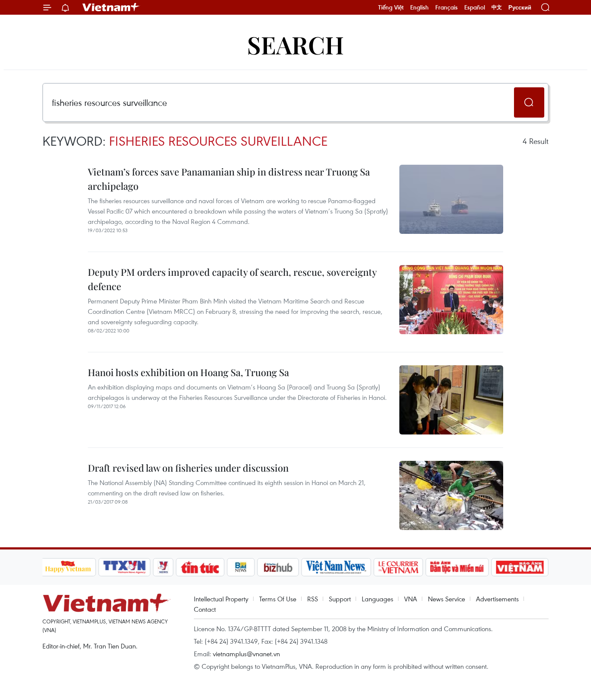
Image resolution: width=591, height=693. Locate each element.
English (419, 7)
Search (295, 44)
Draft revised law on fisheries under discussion (188, 467)
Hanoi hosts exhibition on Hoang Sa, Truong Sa (188, 372)
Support (340, 598)
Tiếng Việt (391, 7)
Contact (205, 609)
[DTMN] (457, 567)
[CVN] (398, 567)
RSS (312, 598)
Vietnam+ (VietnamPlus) (111, 7)
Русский (519, 7)
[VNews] (163, 567)
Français (446, 7)
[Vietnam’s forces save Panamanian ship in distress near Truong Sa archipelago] (451, 199)
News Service (446, 598)
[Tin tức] (200, 567)
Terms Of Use (277, 598)
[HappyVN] (68, 567)
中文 (496, 7)
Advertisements (497, 598)
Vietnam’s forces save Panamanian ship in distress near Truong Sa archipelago (229, 178)
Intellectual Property (221, 598)
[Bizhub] (278, 567)
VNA (410, 598)
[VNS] (336, 567)
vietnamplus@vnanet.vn (246, 653)
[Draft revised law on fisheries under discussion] (451, 495)
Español (474, 7)
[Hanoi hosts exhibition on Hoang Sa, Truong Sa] (451, 399)
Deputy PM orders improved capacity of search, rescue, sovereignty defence (232, 279)
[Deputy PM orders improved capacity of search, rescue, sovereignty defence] (451, 299)
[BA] (520, 567)
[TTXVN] (124, 567)
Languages (377, 598)
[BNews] (241, 567)
